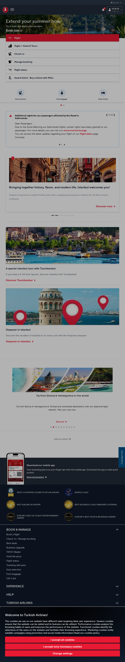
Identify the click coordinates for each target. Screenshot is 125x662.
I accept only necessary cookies (62, 646)
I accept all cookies (62, 639)
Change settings (62, 653)
